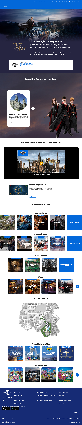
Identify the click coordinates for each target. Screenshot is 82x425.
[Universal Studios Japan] (5, 6)
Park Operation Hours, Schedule (26, 63)
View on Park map (41, 338)
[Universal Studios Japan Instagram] (6, 397)
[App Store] (6, 408)
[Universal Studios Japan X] (3, 397)
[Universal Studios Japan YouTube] (11, 397)
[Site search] (78, 1)
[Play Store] (15, 408)
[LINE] (3, 400)
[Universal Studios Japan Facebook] (9, 397)
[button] (72, 1)
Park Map (22, 66)
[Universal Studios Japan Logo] (7, 393)
